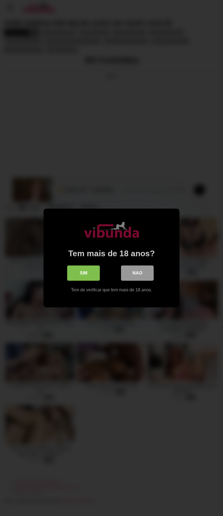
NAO (137, 273)
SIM (83, 273)
